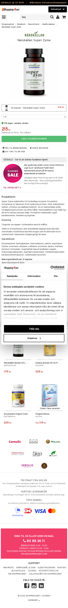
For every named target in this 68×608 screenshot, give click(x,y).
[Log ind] (58, 17)
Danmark (33, 600)
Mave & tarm (33, 24)
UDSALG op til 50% (12, 2)
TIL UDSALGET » (12, 187)
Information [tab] (34, 276)
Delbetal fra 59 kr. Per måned (16, 132)
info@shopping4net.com (34, 554)
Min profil (8, 567)
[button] (64, 17)
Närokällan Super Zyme (11, 27)
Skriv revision (40, 148)
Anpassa (32, 338)
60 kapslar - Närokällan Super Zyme (37, 107)
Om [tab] (56, 276)
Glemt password (46, 567)
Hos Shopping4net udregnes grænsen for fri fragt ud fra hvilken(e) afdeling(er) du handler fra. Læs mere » (34, 483)
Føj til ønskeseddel (16, 148)
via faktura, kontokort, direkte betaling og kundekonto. (34, 502)
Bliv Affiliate (18, 571)
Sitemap (46, 596)
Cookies (32, 571)
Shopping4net (8, 24)
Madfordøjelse (48, 24)
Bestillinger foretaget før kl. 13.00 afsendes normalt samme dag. (34, 493)
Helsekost (21, 24)
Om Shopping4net (17, 574)
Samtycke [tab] (12, 276)
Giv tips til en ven (15, 152)
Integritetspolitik (49, 571)
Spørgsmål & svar (26, 567)
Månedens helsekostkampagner (48, 2)
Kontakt (62, 567)
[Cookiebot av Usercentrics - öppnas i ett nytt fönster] (50, 268)
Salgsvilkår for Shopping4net (45, 574)
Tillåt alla (34, 328)
